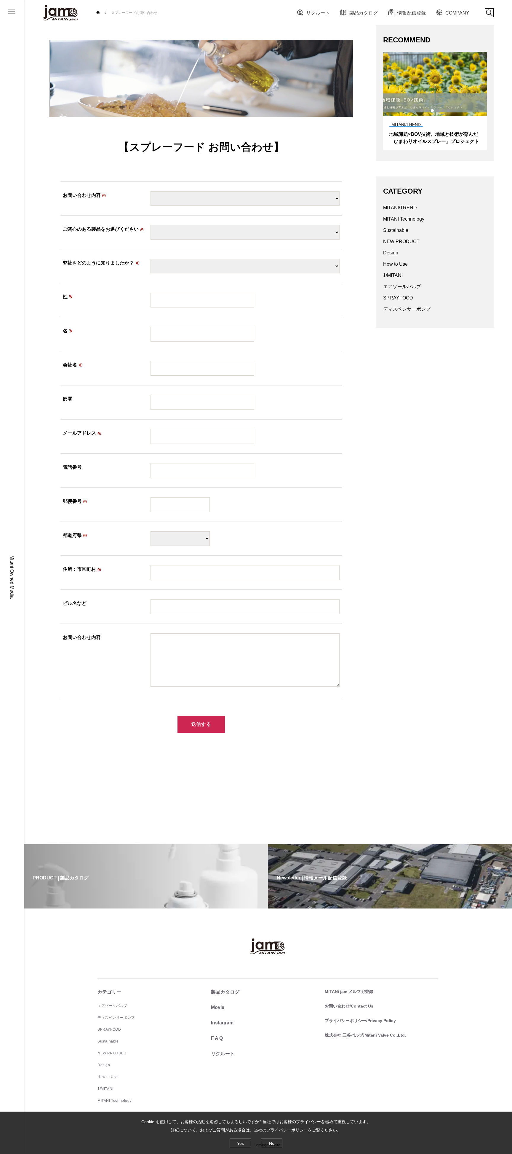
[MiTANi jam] (61, 12)
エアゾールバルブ (402, 286)
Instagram (222, 1022)
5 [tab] (443, 110)
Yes (240, 1143)
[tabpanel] (435, 101)
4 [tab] (438, 110)
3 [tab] (432, 110)
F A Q (217, 1038)
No (271, 1143)
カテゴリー (109, 991)
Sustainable (395, 230)
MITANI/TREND (400, 207)
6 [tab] (448, 110)
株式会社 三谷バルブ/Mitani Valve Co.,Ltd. (365, 1035)
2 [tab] (427, 110)
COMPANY (457, 12)
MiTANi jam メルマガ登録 (349, 991)
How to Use (395, 264)
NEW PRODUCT (401, 241)
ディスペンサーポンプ (407, 309)
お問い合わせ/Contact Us (349, 1006)
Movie (217, 1007)
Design (390, 252)
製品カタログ (363, 12)
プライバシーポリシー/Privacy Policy (360, 1020)
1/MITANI (393, 275)
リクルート (318, 12)
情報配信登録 (411, 12)
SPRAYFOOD (398, 297)
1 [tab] (422, 110)
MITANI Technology (403, 218)
